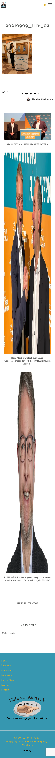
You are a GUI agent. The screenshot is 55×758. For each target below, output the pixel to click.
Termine (5, 685)
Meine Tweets (8, 633)
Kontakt (5, 690)
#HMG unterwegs (27, 603)
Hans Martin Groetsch (42, 99)
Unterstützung (8, 680)
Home (4, 661)
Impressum (6, 670)
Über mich (6, 665)
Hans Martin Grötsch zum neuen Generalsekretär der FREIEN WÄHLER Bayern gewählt (27, 361)
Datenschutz (7, 675)
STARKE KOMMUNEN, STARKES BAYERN (27, 144)
